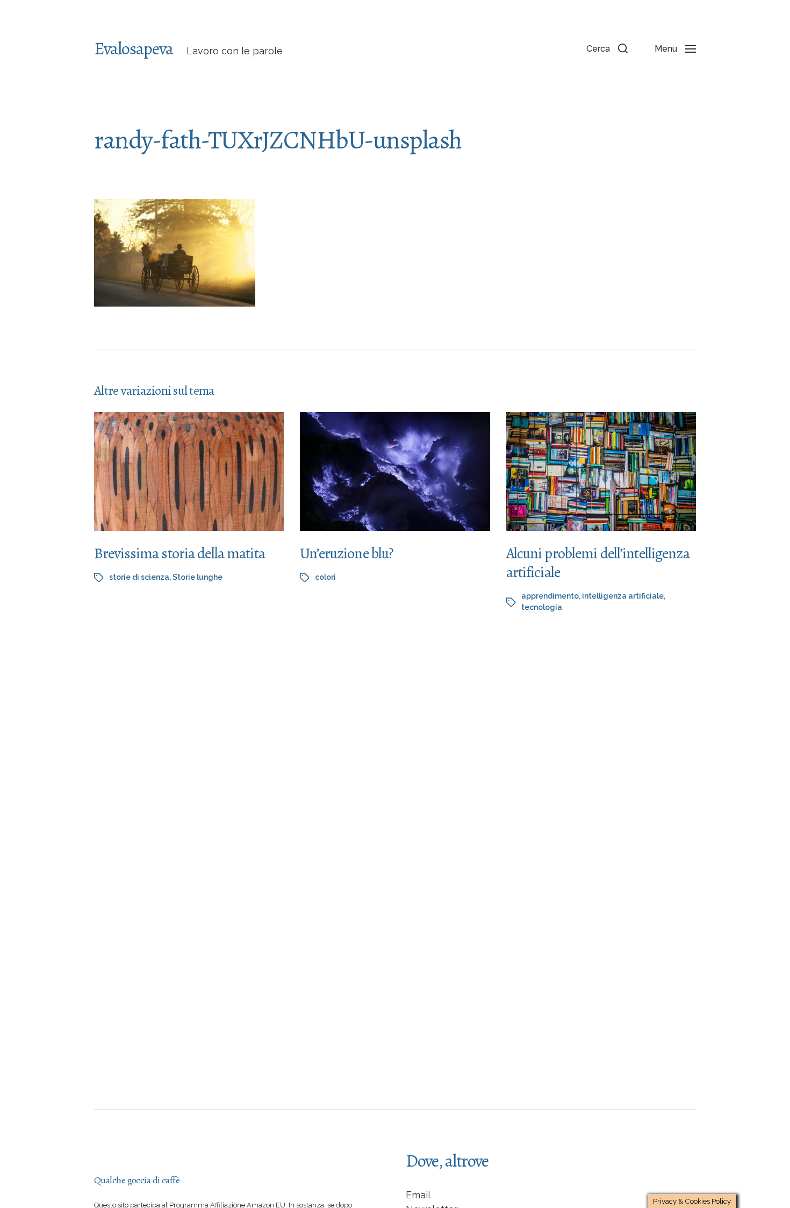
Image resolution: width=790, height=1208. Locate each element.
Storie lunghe (197, 577)
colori (325, 577)
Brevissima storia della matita (179, 553)
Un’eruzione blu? (346, 553)
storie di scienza (139, 577)
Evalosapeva (133, 48)
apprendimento (550, 596)
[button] (607, 48)
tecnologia (541, 607)
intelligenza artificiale (623, 596)
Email (418, 1194)
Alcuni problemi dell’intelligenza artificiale (598, 562)
